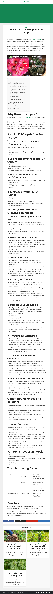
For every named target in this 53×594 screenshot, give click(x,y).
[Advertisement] (26, 13)
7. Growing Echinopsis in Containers (18, 100)
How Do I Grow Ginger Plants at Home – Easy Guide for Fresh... (14, 546)
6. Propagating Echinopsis (16, 99)
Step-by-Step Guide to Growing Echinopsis (18, 90)
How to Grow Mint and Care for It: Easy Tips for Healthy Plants (15, 575)
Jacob (30, 35)
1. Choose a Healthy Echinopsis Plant (18, 92)
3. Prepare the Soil (14, 95)
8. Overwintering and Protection (17, 102)
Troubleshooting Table (14, 108)
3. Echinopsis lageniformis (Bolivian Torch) (19, 87)
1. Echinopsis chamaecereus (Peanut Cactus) (20, 85)
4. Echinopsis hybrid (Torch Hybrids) (18, 89)
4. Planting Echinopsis (15, 96)
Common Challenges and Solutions (16, 103)
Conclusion (11, 110)
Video (26, 27)
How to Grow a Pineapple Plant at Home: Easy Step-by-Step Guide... (38, 546)
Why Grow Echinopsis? (14, 82)
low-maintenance (30, 117)
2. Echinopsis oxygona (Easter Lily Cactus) (19, 86)
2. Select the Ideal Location (16, 93)
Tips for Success (12, 105)
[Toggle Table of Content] (27, 80)
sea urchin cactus (37, 39)
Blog (15, 543)
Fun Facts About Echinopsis (15, 106)
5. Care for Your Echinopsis (16, 98)
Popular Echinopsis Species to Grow (16, 83)
